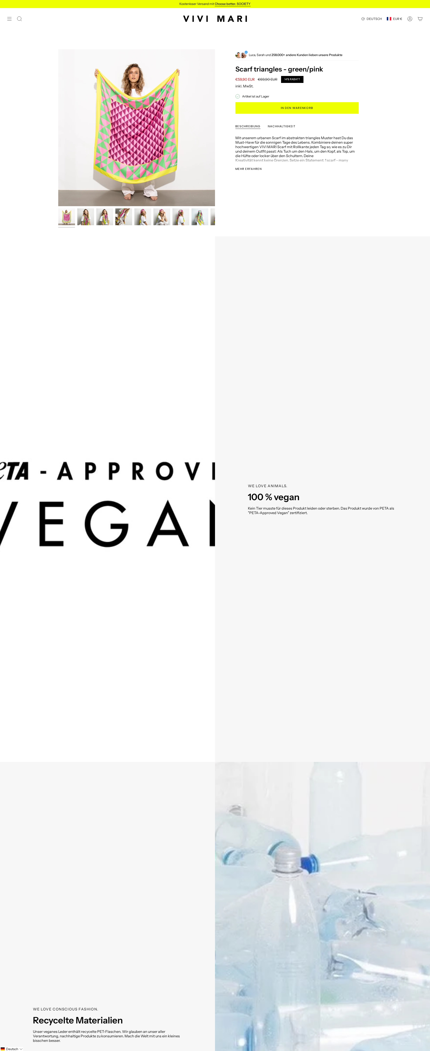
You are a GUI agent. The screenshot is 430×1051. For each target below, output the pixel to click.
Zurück (58, 127)
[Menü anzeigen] (9, 19)
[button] (11, 1049)
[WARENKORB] (420, 19)
